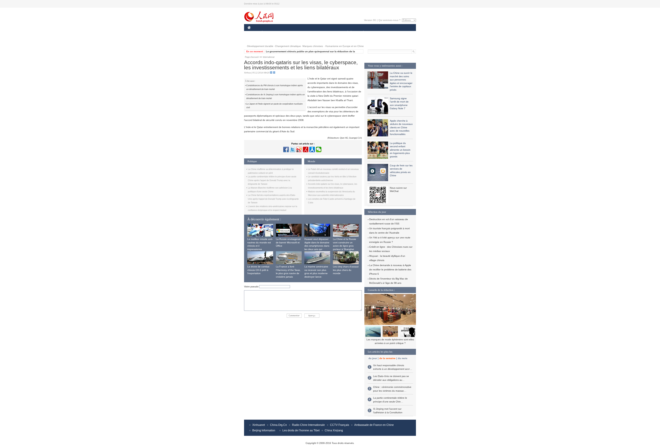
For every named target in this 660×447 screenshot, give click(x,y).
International (268, 57)
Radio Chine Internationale (308, 424)
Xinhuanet (258, 424)
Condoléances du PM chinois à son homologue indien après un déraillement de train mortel (274, 87)
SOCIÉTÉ (346, 32)
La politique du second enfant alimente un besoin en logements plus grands (400, 150)
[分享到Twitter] (292, 149)
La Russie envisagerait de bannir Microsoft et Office (288, 242)
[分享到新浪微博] (299, 149)
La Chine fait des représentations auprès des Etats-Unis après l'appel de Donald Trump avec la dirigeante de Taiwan (273, 199)
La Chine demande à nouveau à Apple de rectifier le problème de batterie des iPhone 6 (390, 269)
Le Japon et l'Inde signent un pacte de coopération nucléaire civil (274, 106)
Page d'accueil (252, 57)
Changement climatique (288, 46)
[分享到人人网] (312, 149)
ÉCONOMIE (268, 32)
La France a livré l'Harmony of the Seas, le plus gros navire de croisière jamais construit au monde (288, 273)
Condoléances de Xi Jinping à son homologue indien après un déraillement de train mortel (275, 96)
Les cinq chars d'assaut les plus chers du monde (346, 270)
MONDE (284, 32)
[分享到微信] (318, 149)
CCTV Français (339, 424)
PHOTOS (254, 39)
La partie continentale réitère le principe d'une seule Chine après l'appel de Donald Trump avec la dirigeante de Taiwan (272, 180)
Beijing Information (263, 430)
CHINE (253, 32)
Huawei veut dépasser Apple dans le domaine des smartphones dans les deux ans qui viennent (316, 246)
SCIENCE (315, 32)
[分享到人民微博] (305, 149)
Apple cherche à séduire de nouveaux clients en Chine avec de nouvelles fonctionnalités (401, 127)
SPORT (375, 32)
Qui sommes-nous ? (389, 20)
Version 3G (370, 20)
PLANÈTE (361, 32)
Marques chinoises (312, 46)
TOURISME (390, 32)
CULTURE (330, 32)
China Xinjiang (334, 430)
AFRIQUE (299, 32)
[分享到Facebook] (286, 149)
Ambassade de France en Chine (374, 424)
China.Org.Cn (278, 424)
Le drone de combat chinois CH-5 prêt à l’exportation (258, 270)
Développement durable (260, 46)
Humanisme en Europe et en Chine (344, 46)
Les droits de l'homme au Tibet (301, 430)
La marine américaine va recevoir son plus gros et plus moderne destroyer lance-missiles (316, 273)
